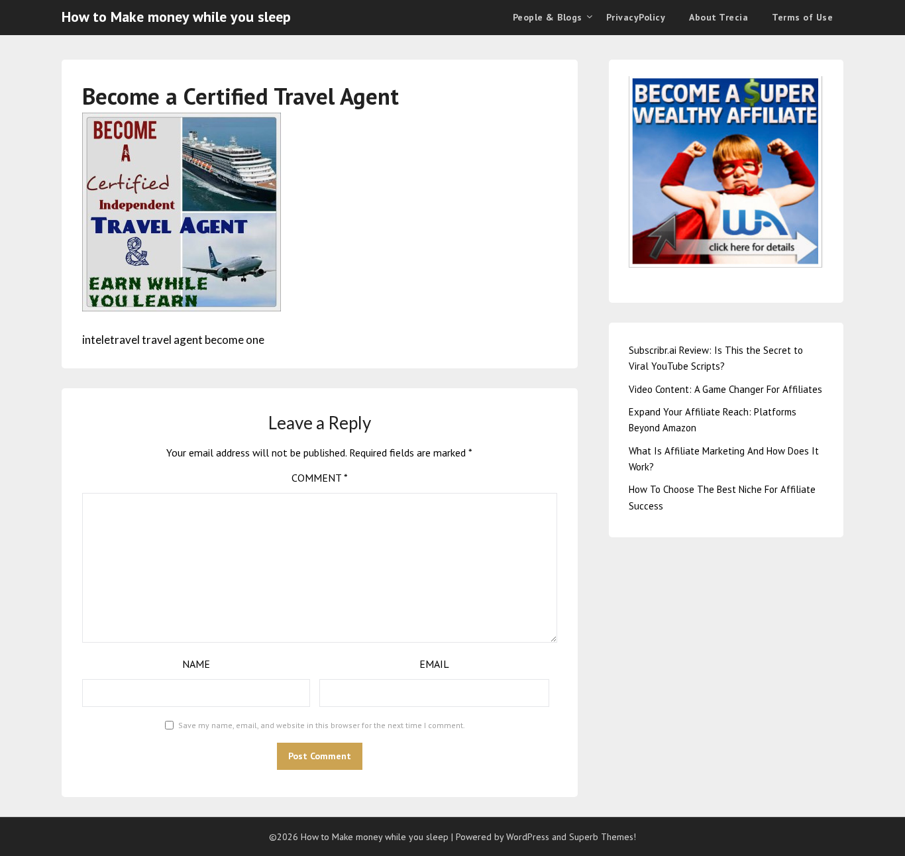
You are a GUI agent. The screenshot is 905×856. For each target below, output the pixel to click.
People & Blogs (547, 17)
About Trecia (718, 17)
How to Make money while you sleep (176, 16)
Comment (320, 477)
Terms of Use (802, 17)
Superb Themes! (602, 837)
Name (196, 663)
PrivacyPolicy (636, 17)
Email (434, 663)
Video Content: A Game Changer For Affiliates (725, 389)
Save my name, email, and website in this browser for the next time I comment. (321, 725)
